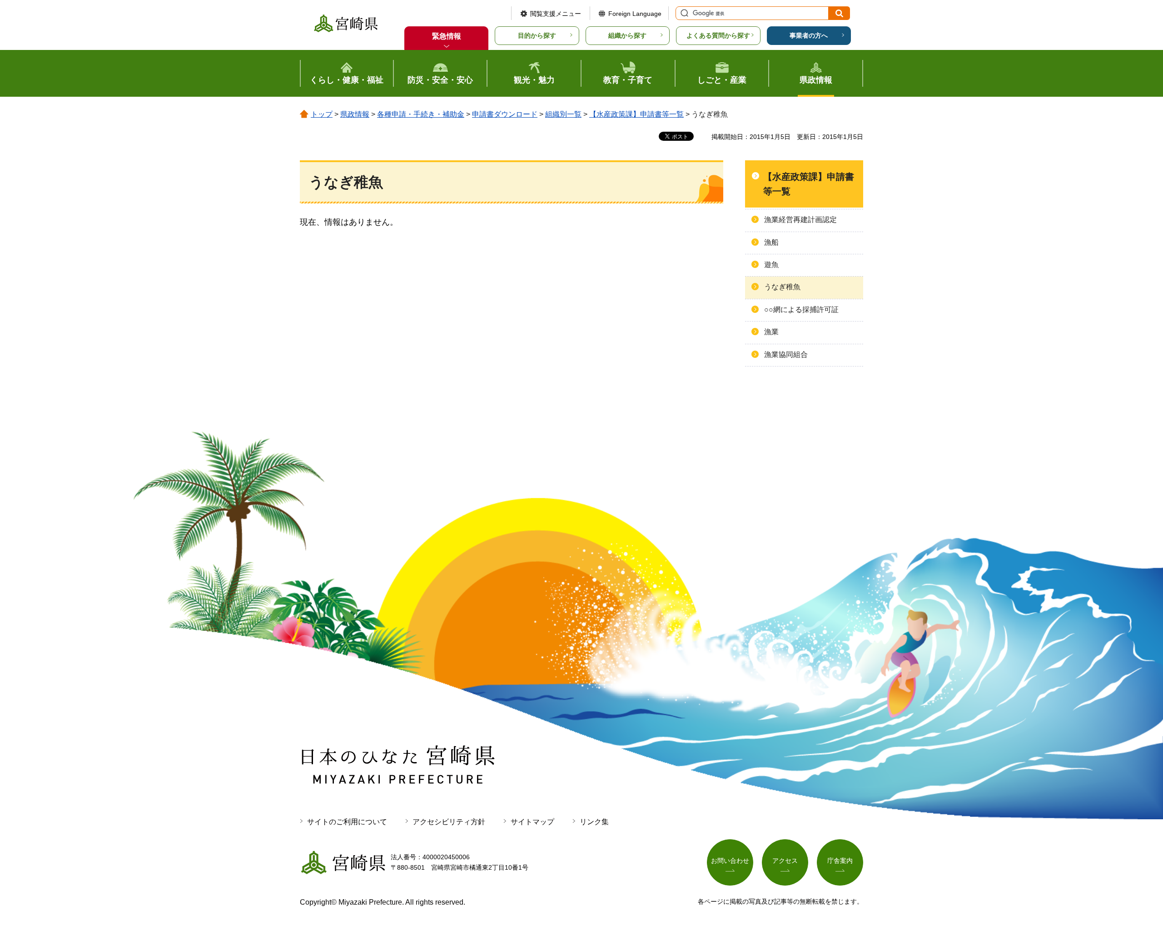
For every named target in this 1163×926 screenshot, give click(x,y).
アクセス (785, 860)
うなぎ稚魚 (782, 287)
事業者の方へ (809, 35)
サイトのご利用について (347, 822)
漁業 (771, 332)
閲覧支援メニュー (555, 13)
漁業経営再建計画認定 (800, 219)
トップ (322, 114)
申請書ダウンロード (504, 114)
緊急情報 (446, 36)
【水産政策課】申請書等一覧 (636, 114)
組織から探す (627, 35)
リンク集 (594, 822)
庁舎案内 (840, 860)
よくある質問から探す (718, 35)
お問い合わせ (730, 860)
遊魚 (771, 264)
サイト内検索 (683, 13)
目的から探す (537, 35)
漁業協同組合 (786, 354)
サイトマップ (532, 822)
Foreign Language (634, 13)
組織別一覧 (563, 114)
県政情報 (354, 114)
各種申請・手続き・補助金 (420, 114)
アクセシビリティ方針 (449, 822)
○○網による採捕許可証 (801, 309)
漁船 (771, 242)
